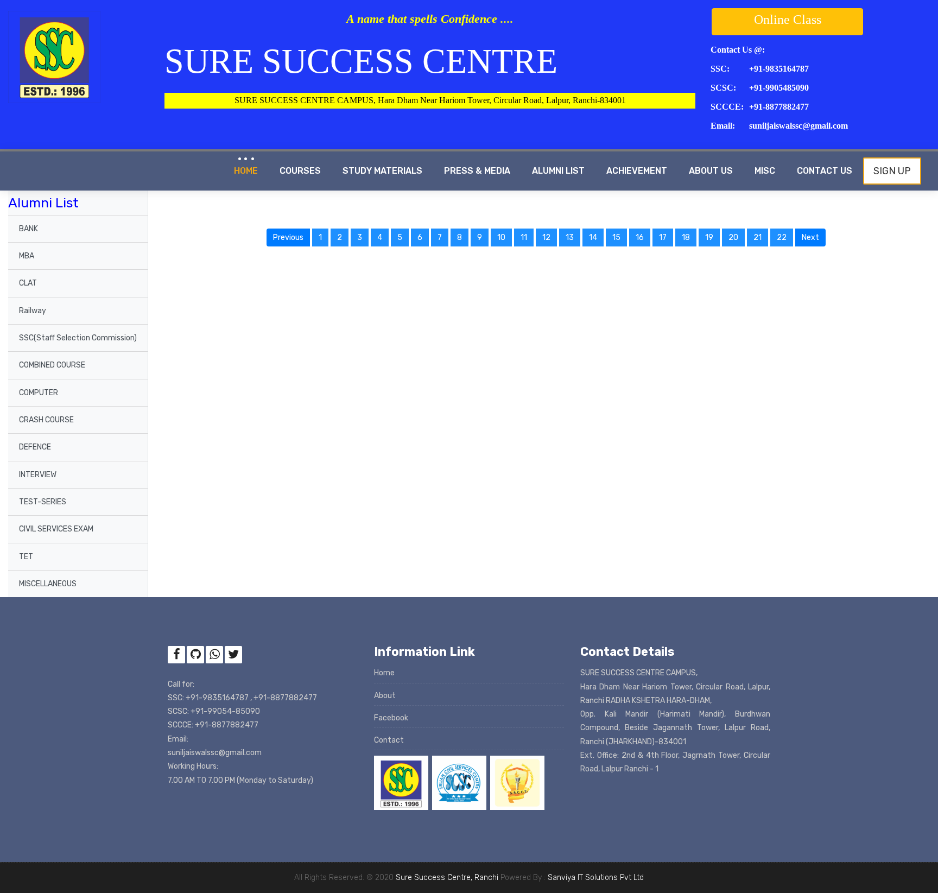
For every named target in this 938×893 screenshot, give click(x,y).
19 (709, 237)
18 (686, 237)
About (385, 695)
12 (546, 237)
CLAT (28, 283)
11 (524, 237)
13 (570, 237)
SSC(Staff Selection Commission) (78, 338)
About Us (711, 171)
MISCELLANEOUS (48, 583)
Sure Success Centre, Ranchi (447, 877)
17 (663, 237)
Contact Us (824, 171)
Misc (765, 171)
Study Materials (382, 171)
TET (26, 556)
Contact (389, 740)
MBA (26, 256)
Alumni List (558, 171)
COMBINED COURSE (52, 365)
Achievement (636, 171)
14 (593, 237)
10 (501, 237)
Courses (300, 171)
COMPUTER (38, 392)
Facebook (391, 718)
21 (757, 237)
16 (640, 237)
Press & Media (477, 171)
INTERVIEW (37, 474)
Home (246, 171)
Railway (32, 310)
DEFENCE (35, 447)
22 (782, 237)
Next (814, 237)
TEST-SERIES (42, 501)
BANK (28, 228)
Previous (291, 237)
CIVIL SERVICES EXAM (56, 529)
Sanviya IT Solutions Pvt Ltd (596, 877)
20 (733, 237)
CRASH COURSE (46, 420)
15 (616, 237)
